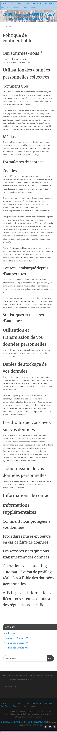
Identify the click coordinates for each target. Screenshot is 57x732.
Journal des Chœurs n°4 (17, 642)
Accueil (4, 3)
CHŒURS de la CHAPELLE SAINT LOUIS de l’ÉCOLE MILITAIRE (29, 17)
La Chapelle (36, 3)
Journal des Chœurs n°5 (17, 638)
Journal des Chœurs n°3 (17, 647)
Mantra (28, 725)
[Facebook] (46, 14)
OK (49, 658)
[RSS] (54, 14)
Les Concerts (49, 3)
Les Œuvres (5, 7)
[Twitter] (50, 14)
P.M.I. (12, 3)
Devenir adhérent (20, 7)
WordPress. (37, 725)
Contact (32, 7)
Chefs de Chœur (23, 3)
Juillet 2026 (11, 633)
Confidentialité (9, 686)
